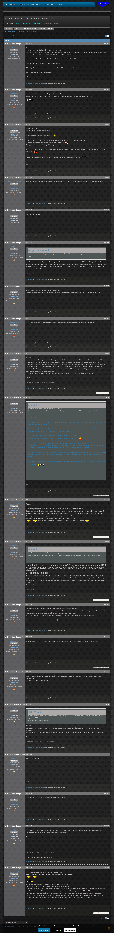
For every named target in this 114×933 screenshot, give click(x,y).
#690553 (106, 89)
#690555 (106, 177)
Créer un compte (40, 83)
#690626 (106, 604)
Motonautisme (11, 32)
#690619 (106, 499)
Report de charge (31, 32)
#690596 (106, 397)
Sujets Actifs (18, 28)
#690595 (106, 353)
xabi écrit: (33, 405)
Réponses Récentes (30, 28)
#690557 (106, 242)
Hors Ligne (14, 50)
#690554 (106, 124)
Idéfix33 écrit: (35, 712)
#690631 (106, 704)
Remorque (21, 32)
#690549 (106, 43)
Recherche (42, 28)
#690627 (106, 636)
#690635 (106, 793)
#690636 (106, 825)
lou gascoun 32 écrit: (39, 250)
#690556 (106, 209)
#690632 (106, 754)
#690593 (106, 318)
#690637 (106, 867)
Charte (50, 28)
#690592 (106, 286)
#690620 (106, 541)
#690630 (106, 671)
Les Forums (8, 28)
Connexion (29, 83)
